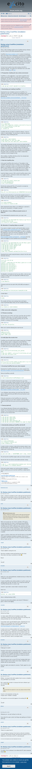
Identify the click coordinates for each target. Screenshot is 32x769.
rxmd (2, 39)
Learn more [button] (23, 762)
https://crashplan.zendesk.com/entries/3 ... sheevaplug (13, 236)
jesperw (2, 722)
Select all (6, 84)
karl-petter (3, 565)
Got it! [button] (8, 766)
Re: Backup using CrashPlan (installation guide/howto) (16, 492)
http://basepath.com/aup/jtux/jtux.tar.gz (12, 229)
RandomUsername (4, 487)
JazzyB (2, 542)
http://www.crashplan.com (12, 54)
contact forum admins (18, 26)
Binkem (2, 706)
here (10, 70)
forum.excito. (23, 19)
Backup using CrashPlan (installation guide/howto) (12, 33)
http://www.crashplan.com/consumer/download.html (12, 370)
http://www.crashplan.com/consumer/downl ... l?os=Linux (13, 97)
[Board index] (16, 4)
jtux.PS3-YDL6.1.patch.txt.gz (8, 475)
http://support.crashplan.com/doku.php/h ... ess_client (13, 389)
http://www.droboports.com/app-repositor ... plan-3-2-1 (13, 626)
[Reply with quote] (28, 41)
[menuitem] (4, 14)
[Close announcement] (30, 19)
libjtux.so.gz (4, 481)
